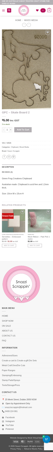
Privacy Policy (15, 449)
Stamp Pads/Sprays (11, 380)
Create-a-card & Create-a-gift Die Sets (19, 360)
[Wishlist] (37, 10)
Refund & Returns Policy (33, 449)
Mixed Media (31, 20)
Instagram (10, 421)
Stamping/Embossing (11, 375)
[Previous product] (29, 25)
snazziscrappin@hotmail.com (18, 407)
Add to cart (23, 130)
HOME (5, 316)
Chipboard (14, 147)
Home (18, 20)
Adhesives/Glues (9, 355)
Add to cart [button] (9, 245)
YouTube (9, 425)
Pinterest (9, 429)
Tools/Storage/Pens (11, 385)
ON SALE (6, 326)
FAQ (4, 341)
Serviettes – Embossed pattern (11, 238)
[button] (3, 10)
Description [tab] (8, 167)
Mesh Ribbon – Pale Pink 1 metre (39, 238)
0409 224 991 (11, 411)
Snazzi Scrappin (13, 151)
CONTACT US (8, 336)
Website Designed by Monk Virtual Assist (26, 438)
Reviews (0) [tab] (7, 172)
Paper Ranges (8, 370)
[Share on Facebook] (4, 157)
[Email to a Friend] (9, 157)
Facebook (10, 417)
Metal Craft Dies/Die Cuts (13, 365)
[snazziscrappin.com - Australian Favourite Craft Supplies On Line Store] (23, 10)
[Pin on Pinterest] (13, 157)
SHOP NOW (7, 321)
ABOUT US (7, 331)
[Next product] (24, 25)
